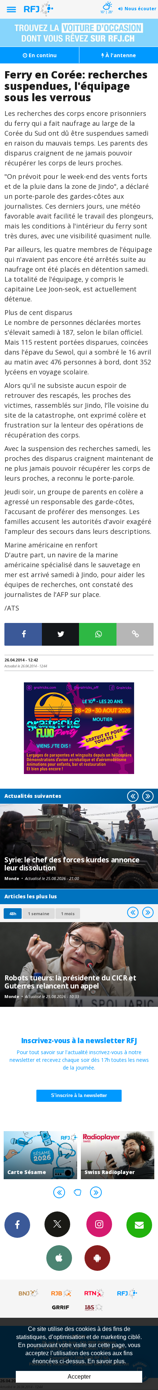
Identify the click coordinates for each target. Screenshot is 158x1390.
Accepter (79, 1377)
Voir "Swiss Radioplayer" (117, 1155)
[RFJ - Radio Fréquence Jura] (127, 1293)
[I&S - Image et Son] (94, 1307)
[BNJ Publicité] (29, 1293)
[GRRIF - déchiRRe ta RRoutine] (62, 1307)
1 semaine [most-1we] (38, 913)
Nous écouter (141, 8)
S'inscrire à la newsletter (79, 1095)
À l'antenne (120, 55)
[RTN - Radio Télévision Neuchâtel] (94, 1293)
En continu (42, 55)
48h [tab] (12, 913)
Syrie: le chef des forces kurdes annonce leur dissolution (72, 863)
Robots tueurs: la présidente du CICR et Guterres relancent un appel (70, 981)
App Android (97, 1258)
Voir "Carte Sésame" (40, 1155)
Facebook (17, 1225)
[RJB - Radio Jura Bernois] (62, 1293)
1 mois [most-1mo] (68, 913)
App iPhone (59, 1258)
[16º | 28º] (106, 0)
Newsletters (139, 1225)
